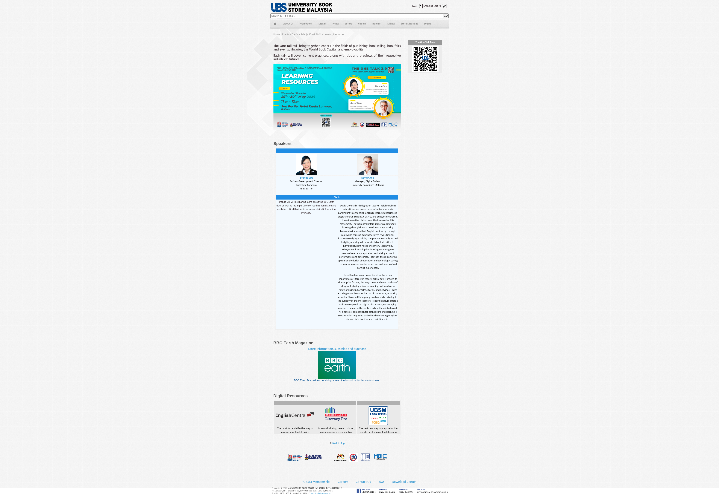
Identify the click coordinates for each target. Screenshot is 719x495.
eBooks (362, 23)
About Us (288, 23)
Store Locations (409, 23)
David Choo (367, 178)
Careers (343, 482)
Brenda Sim (306, 178)
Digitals (322, 23)
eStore (348, 23)
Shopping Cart (433, 6)
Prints (336, 23)
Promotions (306, 23)
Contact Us (364, 482)
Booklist (376, 23)
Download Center (404, 482)
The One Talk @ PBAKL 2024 (306, 34)
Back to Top (338, 443)
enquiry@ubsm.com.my (321, 493)
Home (275, 24)
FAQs (412, 6)
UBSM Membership (316, 482)
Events (391, 23)
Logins (427, 23)
